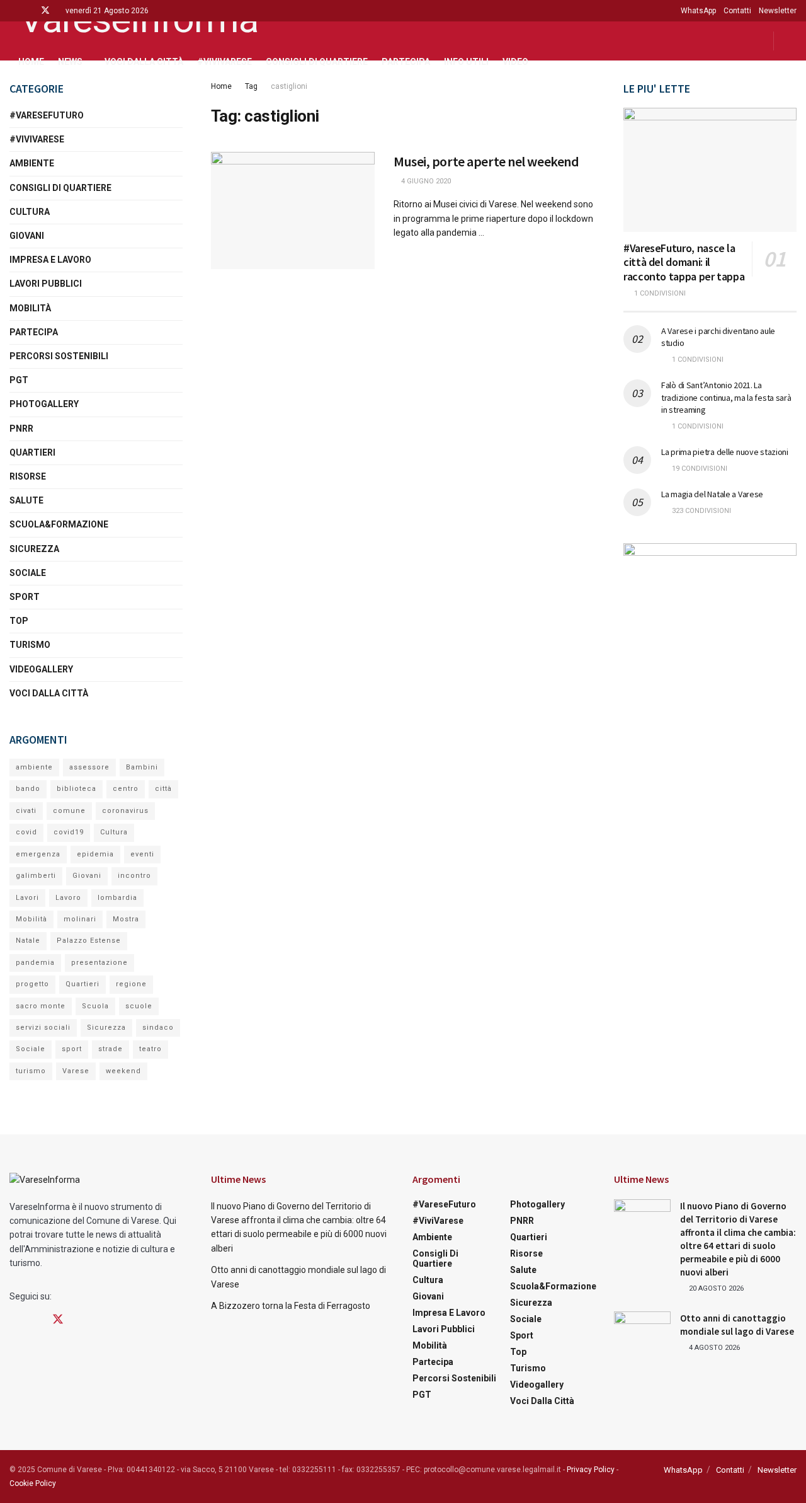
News (70, 62)
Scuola (95, 1006)
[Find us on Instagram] (28, 10)
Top (18, 621)
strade (110, 1049)
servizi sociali (43, 1027)
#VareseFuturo (46, 115)
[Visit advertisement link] (710, 615)
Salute (26, 500)
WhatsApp (698, 10)
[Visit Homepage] (133, 21)
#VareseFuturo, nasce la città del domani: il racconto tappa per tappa (683, 262)
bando (28, 789)
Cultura (29, 212)
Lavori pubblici (45, 284)
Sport (24, 597)
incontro (134, 876)
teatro (150, 1049)
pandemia (35, 963)
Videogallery (41, 669)
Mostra (126, 919)
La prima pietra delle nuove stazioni (724, 452)
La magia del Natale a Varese (712, 494)
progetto (32, 984)
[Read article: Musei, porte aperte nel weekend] (293, 210)
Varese (75, 1071)
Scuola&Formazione (58, 524)
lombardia (117, 898)
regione (131, 984)
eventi (142, 854)
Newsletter (778, 10)
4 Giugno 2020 (425, 181)
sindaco (158, 1027)
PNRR (21, 428)
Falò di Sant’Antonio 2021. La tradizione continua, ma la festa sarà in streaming (726, 397)
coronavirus (125, 811)
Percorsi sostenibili (58, 356)
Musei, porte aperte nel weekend (486, 161)
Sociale (27, 573)
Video (515, 62)
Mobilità (30, 308)
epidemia (95, 854)
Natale (28, 940)
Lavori (27, 898)
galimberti (36, 876)
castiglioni (289, 86)
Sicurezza (34, 549)
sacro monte (40, 1006)
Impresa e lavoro (50, 260)
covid (26, 832)
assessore (89, 767)
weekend (123, 1071)
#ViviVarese (224, 62)
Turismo (29, 645)
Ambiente (31, 163)
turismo (31, 1071)
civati (26, 811)
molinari (80, 919)
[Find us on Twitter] (45, 10)
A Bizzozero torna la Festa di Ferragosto (290, 1306)
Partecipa (406, 62)
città (163, 789)
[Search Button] (792, 40)
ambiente (34, 767)
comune (69, 811)
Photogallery (44, 404)
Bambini (142, 767)
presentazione (99, 963)
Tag (251, 86)
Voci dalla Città (144, 62)
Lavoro (68, 898)
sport (72, 1049)
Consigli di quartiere (317, 62)
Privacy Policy (591, 1469)
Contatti (737, 10)
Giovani (26, 236)
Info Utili (466, 62)
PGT (18, 380)
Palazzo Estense (89, 940)
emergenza (38, 854)
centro (126, 789)
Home (31, 62)
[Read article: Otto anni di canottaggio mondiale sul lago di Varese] (642, 1331)
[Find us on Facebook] (12, 10)
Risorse (27, 476)
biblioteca (76, 789)
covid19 (69, 832)
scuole (138, 1006)
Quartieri (32, 452)
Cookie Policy (32, 1483)
